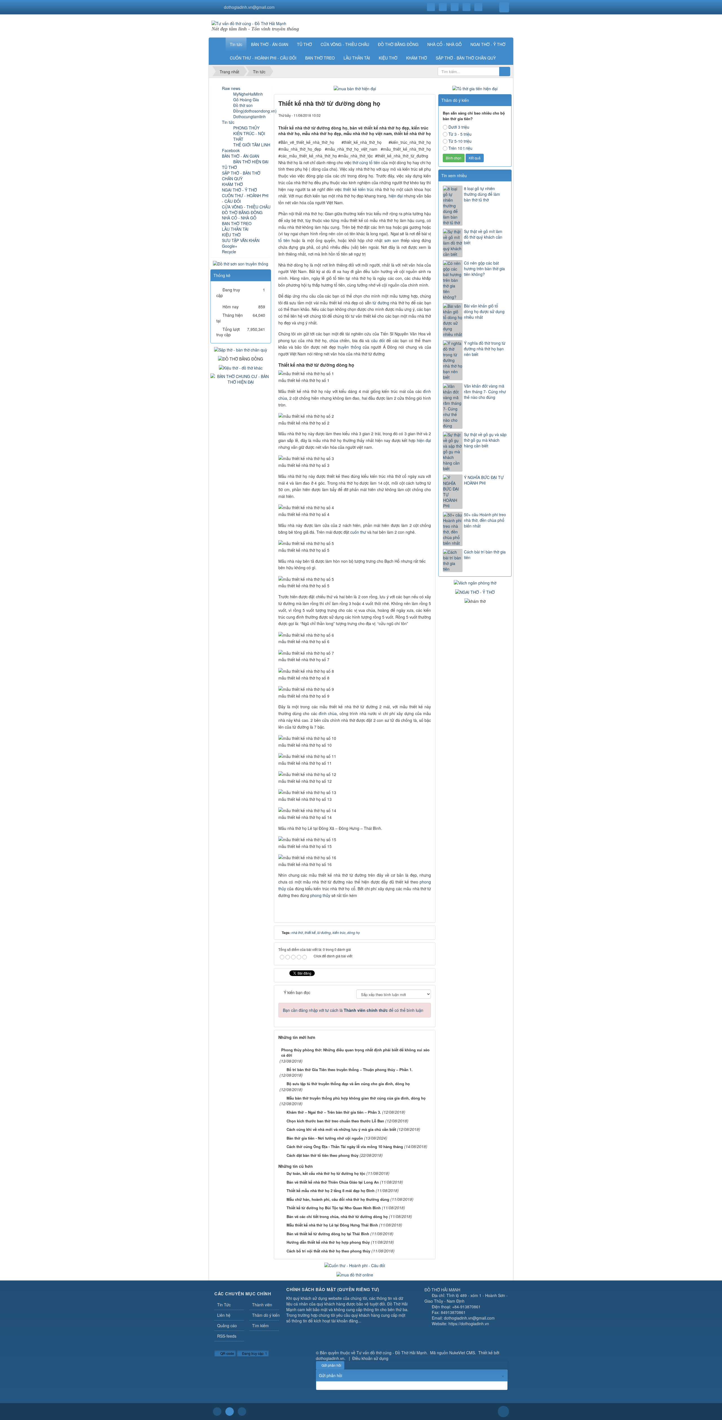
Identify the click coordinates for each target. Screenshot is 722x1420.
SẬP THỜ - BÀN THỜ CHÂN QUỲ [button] (466, 58)
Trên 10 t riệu (460, 148)
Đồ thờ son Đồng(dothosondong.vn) (255, 108)
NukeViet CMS (462, 1352)
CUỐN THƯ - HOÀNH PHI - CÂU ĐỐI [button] (263, 58)
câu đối (378, 340)
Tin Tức (224, 1304)
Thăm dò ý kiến (265, 1315)
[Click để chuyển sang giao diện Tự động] (217, 1411)
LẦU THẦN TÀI (235, 229)
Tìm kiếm (260, 1325)
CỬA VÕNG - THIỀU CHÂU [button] (345, 44)
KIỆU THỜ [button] (388, 58)
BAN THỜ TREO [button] (320, 58)
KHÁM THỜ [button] (416, 58)
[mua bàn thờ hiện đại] (355, 88)
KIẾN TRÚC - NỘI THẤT (249, 136)
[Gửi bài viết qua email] (407, 115)
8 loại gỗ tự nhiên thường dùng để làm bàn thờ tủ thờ (482, 194)
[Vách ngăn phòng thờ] (475, 582)
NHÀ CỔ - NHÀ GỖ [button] (444, 44)
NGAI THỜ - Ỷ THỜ (239, 190)
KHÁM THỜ (232, 184)
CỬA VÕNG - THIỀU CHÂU (246, 207)
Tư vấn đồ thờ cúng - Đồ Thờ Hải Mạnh (391, 1352)
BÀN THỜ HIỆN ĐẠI (250, 161)
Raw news (231, 88)
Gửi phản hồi (331, 1365)
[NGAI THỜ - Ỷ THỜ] (475, 591)
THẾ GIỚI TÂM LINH (251, 145)
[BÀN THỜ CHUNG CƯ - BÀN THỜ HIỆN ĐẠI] (240, 378)
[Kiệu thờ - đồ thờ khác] (241, 367)
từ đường (381, 302)
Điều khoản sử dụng (370, 1358)
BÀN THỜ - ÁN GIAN (240, 156)
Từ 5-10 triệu (460, 141)
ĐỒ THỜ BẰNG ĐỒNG (242, 212)
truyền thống (349, 347)
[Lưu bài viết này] (427, 115)
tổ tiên (374, 162)
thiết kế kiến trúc (358, 189)
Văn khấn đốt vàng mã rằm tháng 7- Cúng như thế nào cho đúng (485, 391)
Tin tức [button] (236, 44)
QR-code (226, 1353)
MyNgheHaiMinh (248, 94)
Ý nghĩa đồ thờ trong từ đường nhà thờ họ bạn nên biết (484, 348)
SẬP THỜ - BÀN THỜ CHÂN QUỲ (241, 175)
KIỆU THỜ (231, 235)
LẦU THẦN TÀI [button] (357, 58)
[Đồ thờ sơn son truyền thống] (240, 263)
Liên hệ (223, 1315)
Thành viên (262, 1304)
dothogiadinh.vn (330, 1358)
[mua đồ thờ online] (354, 1274)
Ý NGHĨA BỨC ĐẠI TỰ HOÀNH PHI (484, 480)
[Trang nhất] (218, 44)
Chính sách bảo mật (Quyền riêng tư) (332, 1289)
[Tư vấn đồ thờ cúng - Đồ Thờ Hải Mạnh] (249, 23)
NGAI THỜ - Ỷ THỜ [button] (487, 44)
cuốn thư (358, 532)
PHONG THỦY (246, 128)
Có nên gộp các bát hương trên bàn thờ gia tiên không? (484, 268)
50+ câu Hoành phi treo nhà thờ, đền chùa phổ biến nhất (485, 520)
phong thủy (320, 895)
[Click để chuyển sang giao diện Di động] (242, 1411)
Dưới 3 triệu (458, 127)
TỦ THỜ (229, 167)
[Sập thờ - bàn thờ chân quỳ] (240, 349)
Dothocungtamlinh (249, 116)
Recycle (229, 251)
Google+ (229, 246)
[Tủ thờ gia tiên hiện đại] (475, 88)
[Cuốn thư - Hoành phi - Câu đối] (354, 1265)
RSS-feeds (226, 1336)
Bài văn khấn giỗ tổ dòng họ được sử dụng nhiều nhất (484, 311)
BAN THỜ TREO (237, 223)
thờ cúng (360, 162)
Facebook (231, 150)
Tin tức (228, 122)
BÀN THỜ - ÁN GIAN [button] (269, 44)
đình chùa (328, 713)
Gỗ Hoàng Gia (246, 99)
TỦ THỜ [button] (304, 44)
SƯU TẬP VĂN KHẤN (240, 240)
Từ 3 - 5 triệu (460, 134)
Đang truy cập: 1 (254, 1353)
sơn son (391, 240)
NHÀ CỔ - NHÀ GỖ (239, 218)
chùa (333, 340)
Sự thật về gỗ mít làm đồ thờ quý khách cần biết (483, 236)
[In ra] (417, 115)
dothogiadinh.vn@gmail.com (249, 7)
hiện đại (396, 196)
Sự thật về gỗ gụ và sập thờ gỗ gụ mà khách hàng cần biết (485, 440)
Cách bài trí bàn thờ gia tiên (485, 554)
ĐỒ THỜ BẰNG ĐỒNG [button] (398, 44)
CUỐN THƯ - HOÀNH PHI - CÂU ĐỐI (245, 198)
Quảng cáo (227, 1325)
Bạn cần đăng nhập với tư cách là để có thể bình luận (353, 1010)
